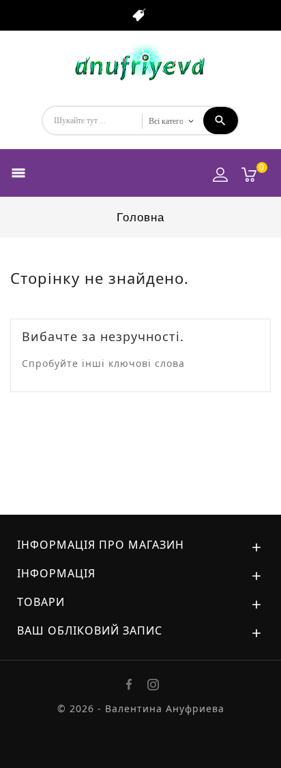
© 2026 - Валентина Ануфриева (140, 709)
